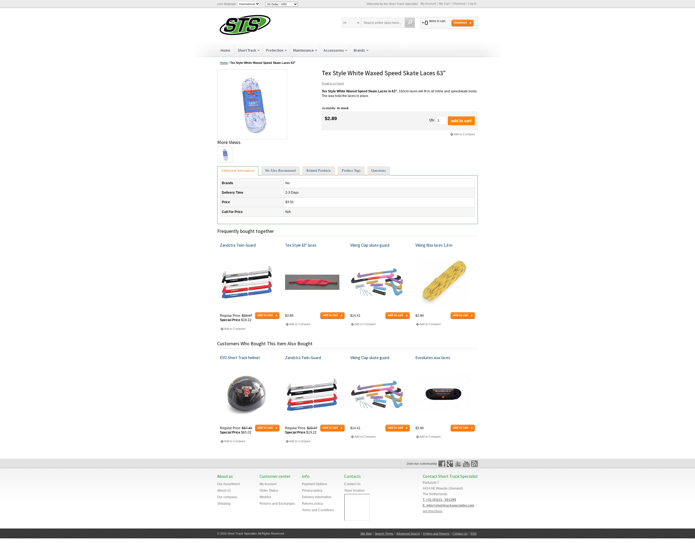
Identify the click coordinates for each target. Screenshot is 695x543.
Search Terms (384, 533)
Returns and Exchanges (277, 504)
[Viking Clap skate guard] (380, 282)
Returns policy (312, 504)
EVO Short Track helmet (240, 357)
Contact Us (352, 484)
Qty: (432, 120)
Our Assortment (228, 484)
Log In (472, 3)
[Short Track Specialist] (244, 26)
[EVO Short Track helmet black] (250, 395)
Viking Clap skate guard (369, 245)
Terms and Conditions (318, 510)
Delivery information (316, 497)
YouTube (466, 463)
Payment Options (314, 484)
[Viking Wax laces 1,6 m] (445, 282)
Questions (378, 170)
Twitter (458, 463)
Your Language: (227, 3)
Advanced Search (408, 533)
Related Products (319, 170)
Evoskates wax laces (432, 357)
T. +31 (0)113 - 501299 (439, 500)
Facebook (441, 463)
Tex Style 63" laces (301, 245)
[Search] (410, 23)
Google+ (450, 463)
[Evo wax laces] (445, 395)
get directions (433, 511)
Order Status (269, 490)
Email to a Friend (333, 83)
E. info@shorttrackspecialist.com (448, 505)
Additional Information (237, 170)
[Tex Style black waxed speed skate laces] (252, 71)
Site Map (366, 533)
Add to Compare (464, 134)
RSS (473, 533)
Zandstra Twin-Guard (238, 245)
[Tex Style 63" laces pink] (315, 282)
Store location (354, 490)
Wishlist (265, 497)
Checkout (459, 3)
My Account (428, 3)
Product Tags (351, 170)
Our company (227, 497)
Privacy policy (312, 490)
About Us (224, 490)
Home (225, 50)
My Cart (444, 3)
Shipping (223, 504)
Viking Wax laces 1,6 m (433, 245)
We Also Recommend (280, 170)
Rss (474, 463)
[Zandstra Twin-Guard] (250, 282)
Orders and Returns (436, 533)
